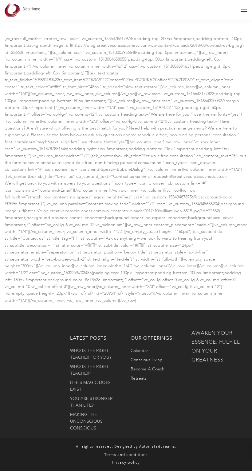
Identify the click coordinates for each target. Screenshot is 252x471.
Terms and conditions (126, 454)
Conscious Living (147, 360)
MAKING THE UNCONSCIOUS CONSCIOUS (86, 421)
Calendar (139, 350)
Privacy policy (126, 462)
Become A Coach (147, 369)
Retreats (139, 378)
